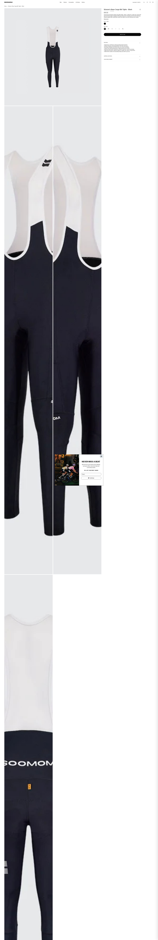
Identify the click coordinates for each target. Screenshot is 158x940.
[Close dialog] (101, 456)
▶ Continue (91, 478)
